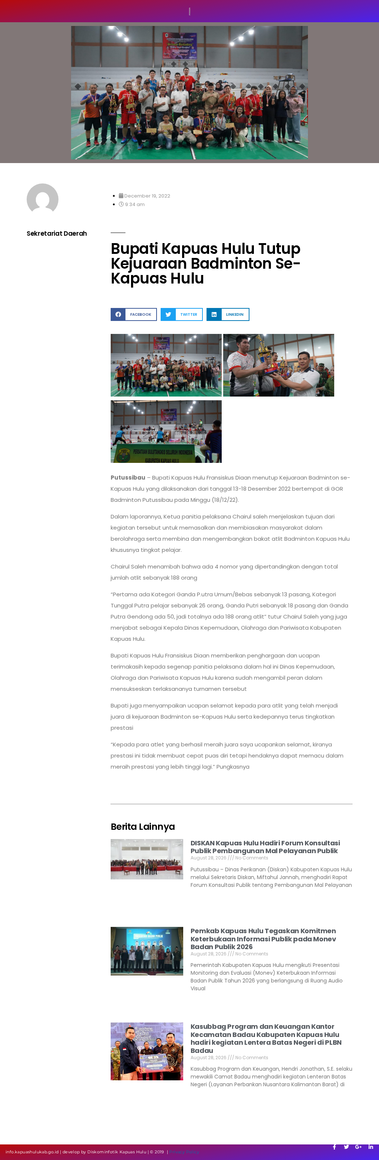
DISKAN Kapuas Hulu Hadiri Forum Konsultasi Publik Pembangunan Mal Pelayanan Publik (265, 847)
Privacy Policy (184, 1151)
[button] (134, 314)
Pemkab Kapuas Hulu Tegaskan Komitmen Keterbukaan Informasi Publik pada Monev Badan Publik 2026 (263, 938)
